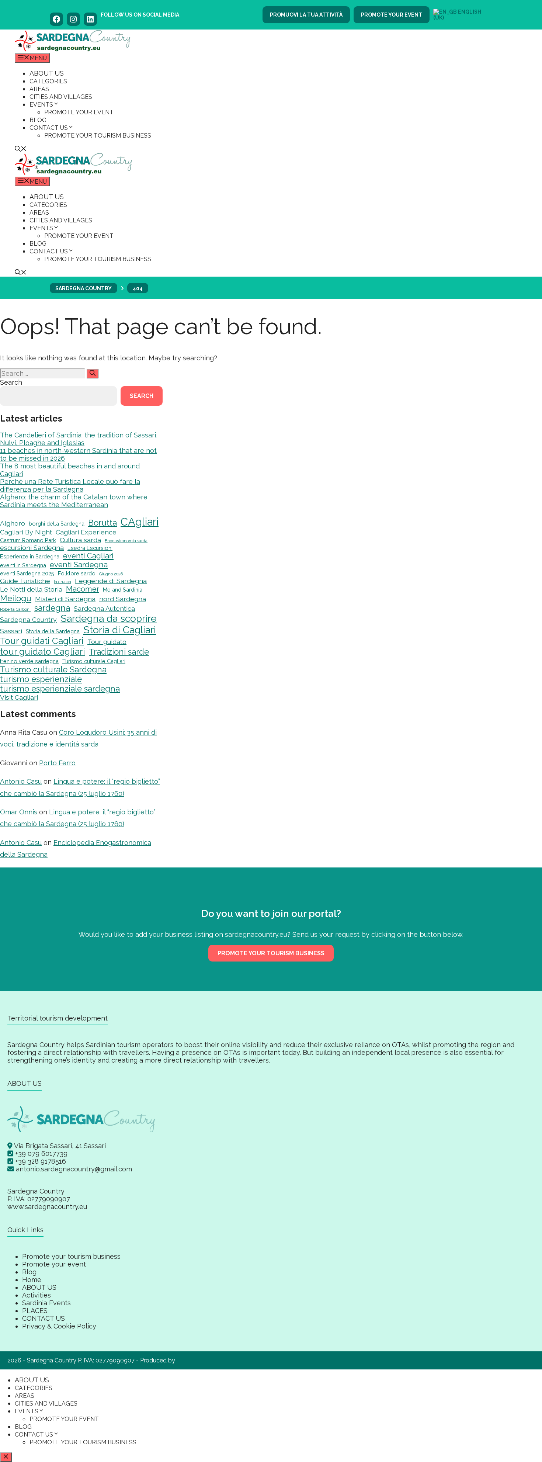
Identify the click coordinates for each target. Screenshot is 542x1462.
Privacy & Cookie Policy (59, 1326)
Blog (37, 120)
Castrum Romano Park (28, 540)
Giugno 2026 (111, 574)
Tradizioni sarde (119, 651)
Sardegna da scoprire (108, 618)
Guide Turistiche (25, 581)
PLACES (35, 1310)
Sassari (11, 631)
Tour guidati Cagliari (42, 640)
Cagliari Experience (86, 532)
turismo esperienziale (41, 679)
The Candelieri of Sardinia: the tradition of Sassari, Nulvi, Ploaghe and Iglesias (78, 439)
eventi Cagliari (88, 555)
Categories (48, 81)
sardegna (52, 608)
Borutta (102, 522)
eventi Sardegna (79, 564)
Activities (36, 1295)
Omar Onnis (18, 812)
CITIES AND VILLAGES (60, 96)
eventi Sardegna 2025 (27, 573)
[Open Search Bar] (21, 149)
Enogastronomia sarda (126, 540)
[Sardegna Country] (73, 49)
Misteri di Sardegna (65, 599)
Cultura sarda (80, 540)
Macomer (82, 589)
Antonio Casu (21, 781)
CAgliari (140, 521)
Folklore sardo (76, 573)
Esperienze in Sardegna (29, 556)
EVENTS (41, 104)
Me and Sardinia (122, 589)
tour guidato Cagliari (42, 651)
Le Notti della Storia (31, 589)
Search (11, 382)
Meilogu (15, 598)
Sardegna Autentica (104, 608)
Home (31, 1279)
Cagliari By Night (26, 532)
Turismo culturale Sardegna (53, 669)
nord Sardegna (122, 599)
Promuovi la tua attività (306, 15)
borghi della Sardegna (56, 523)
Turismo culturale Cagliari (93, 661)
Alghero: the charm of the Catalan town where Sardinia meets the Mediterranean (73, 501)
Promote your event (391, 15)
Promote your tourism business (97, 135)
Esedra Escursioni (89, 548)
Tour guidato (106, 641)
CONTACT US (48, 127)
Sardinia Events (46, 1303)
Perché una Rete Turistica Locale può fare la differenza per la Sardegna (70, 485)
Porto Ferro (57, 763)
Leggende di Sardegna (111, 581)
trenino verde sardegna (29, 661)
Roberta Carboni (15, 609)
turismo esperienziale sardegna (60, 688)
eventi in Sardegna (23, 565)
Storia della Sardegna (53, 631)
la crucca (62, 581)
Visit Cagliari (19, 697)
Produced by (160, 1360)
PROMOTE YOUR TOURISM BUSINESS (271, 953)
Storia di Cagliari (119, 629)
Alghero (12, 523)
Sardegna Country (28, 619)
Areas (39, 89)
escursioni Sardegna (32, 547)
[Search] (92, 373)
